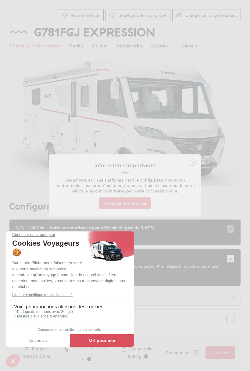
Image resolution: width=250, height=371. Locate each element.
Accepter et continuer (125, 203)
